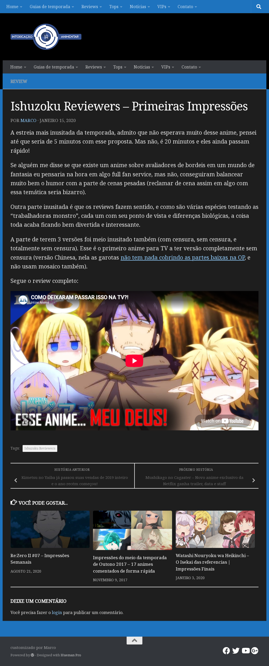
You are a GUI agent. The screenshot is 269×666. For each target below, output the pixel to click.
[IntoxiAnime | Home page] (46, 37)
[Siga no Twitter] (236, 650)
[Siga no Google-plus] (254, 650)
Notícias (138, 6)
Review (19, 81)
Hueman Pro (71, 655)
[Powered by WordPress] (32, 655)
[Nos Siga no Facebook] (226, 650)
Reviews (89, 6)
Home (12, 6)
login (57, 612)
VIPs (161, 6)
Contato (185, 6)
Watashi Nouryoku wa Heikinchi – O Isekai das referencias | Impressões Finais (212, 562)
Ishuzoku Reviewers (39, 448)
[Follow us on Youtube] (245, 650)
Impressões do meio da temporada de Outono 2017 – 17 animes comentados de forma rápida (130, 564)
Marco (28, 120)
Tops (113, 6)
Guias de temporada (50, 6)
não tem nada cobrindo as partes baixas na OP (183, 257)
